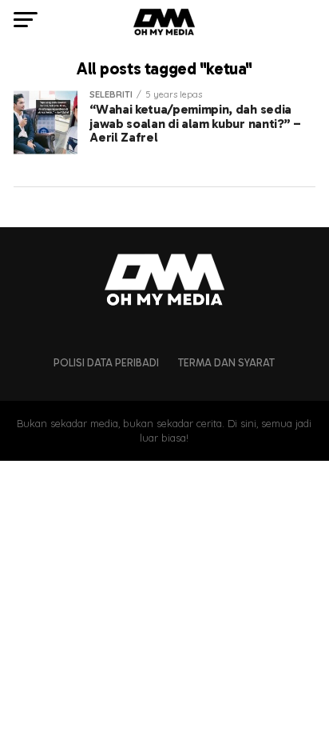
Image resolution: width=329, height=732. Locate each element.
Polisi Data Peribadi (106, 363)
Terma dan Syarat (226, 363)
